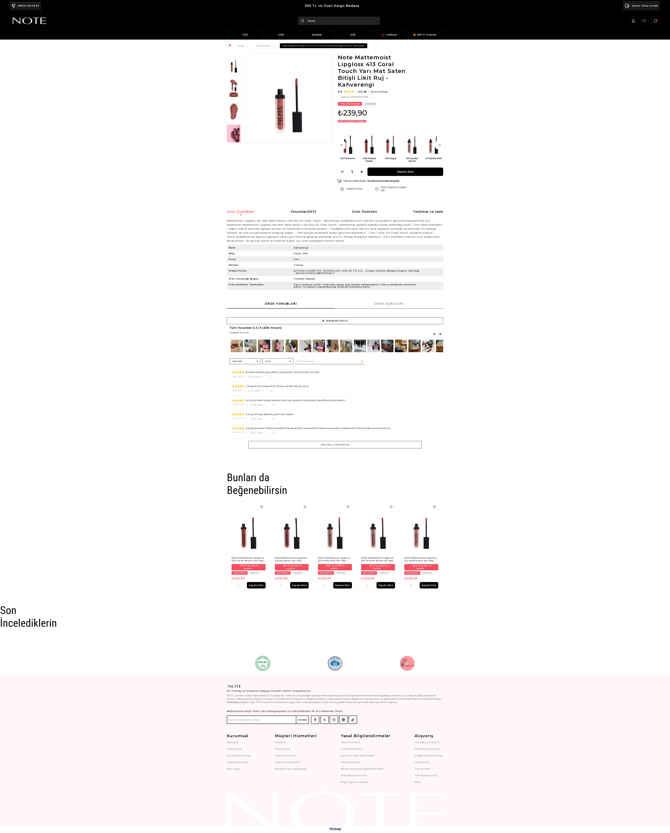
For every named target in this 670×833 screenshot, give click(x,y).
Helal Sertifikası (351, 762)
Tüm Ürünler (422, 769)
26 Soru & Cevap (379, 91)
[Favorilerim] (644, 21)
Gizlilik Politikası (352, 749)
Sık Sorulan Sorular (239, 755)
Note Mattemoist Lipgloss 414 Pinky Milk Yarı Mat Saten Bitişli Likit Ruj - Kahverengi (334, 559)
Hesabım (280, 742)
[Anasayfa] (230, 45)
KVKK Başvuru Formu (354, 775)
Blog (417, 782)
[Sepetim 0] (655, 21)
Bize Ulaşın (234, 769)
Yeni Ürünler (422, 762)
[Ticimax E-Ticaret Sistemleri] (335, 829)
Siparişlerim (282, 749)
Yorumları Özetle (337, 321)
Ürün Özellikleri (241, 212)
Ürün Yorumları (281, 303)
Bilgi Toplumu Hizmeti (355, 782)
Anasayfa (232, 742)
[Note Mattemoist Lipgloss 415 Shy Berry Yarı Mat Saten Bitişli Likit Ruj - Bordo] (292, 529)
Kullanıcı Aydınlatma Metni (358, 755)
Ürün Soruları (389, 303)
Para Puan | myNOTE (287, 762)
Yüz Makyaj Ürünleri (427, 742)
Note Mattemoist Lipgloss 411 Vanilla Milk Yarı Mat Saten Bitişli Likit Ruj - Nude (420, 559)
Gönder (302, 720)
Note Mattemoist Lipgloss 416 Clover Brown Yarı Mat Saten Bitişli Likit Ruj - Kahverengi (248, 559)
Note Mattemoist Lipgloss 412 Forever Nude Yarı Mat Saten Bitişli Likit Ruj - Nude (377, 559)
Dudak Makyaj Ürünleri (429, 755)
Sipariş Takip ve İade (645, 5)
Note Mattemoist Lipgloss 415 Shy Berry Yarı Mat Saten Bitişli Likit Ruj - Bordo (291, 559)
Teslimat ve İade (428, 212)
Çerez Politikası (351, 742)
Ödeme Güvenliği (237, 762)
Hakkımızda (234, 749)
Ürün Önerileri (364, 212)
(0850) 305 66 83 (28, 5)
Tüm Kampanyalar (426, 775)
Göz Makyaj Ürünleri (427, 749)
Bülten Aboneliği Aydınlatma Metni (362, 769)
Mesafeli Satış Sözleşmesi (291, 769)
